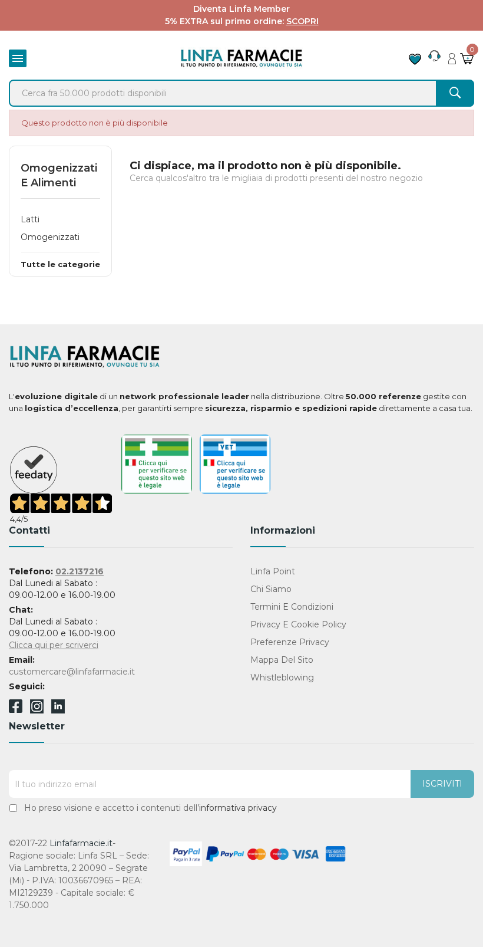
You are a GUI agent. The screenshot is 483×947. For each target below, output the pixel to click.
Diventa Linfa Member (241, 9)
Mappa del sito (281, 660)
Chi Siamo (271, 589)
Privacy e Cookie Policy (298, 624)
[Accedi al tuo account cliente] (452, 55)
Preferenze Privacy (289, 642)
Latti (30, 219)
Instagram (37, 710)
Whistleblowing (282, 677)
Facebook (15, 708)
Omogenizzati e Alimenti (59, 175)
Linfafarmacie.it (81, 843)
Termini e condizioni (291, 606)
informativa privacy (238, 808)
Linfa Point (272, 571)
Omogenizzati (50, 237)
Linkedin (58, 710)
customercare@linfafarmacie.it (72, 671)
